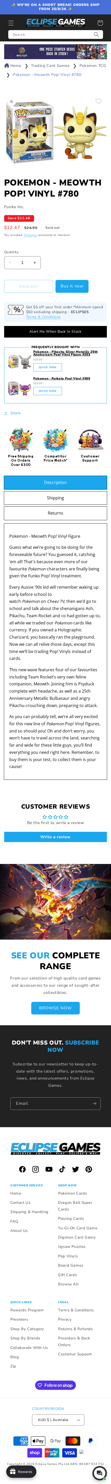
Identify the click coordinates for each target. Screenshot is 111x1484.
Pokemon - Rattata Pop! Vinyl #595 (61, 378)
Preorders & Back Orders (74, 1341)
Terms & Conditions (43, 316)
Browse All (68, 1284)
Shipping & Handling (29, 1211)
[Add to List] (98, 101)
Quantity (11, 252)
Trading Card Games (50, 65)
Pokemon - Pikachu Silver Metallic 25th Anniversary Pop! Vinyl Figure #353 (65, 353)
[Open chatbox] (99, 1473)
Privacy (65, 1319)
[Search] (96, 34)
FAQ (14, 1221)
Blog (14, 1356)
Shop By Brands (25, 1338)
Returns (55, 513)
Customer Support (75, 1354)
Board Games (70, 1265)
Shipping (30, 235)
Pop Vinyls (68, 1256)
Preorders (19, 1319)
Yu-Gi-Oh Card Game (77, 1228)
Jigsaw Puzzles (72, 1246)
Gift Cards (67, 1274)
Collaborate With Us (29, 1347)
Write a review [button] (55, 837)
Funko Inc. (14, 207)
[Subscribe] (94, 1103)
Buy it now (72, 286)
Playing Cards (71, 1218)
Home (15, 65)
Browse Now (55, 1008)
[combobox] (55, 34)
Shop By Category (27, 1328)
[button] (11, 23)
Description (55, 482)
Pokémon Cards (72, 1193)
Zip (13, 1366)
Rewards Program (27, 1310)
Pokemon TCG (93, 65)
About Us (19, 1230)
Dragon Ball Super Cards (75, 1206)
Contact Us (20, 1202)
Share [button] (15, 413)
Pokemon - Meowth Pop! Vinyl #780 (47, 74)
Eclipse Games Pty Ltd (52, 1464)
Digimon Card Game (77, 1237)
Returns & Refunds (75, 1328)
